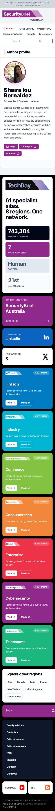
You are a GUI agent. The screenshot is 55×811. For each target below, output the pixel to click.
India (32, 682)
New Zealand (13, 689)
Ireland (43, 682)
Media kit (25, 402)
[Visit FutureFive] (18, 502)
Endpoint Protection (13, 34)
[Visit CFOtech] (18, 373)
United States (14, 696)
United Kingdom (34, 689)
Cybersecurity (44, 28)
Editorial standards (16, 746)
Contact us (27, 146)
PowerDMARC (9, 807)
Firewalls (30, 34)
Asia (9, 682)
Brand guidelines (15, 725)
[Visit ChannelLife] (18, 416)
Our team (10, 153)
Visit (9, 402)
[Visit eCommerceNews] (18, 458)
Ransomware (45, 34)
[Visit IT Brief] (18, 544)
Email (12, 146)
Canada (21, 682)
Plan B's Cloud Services (13, 803)
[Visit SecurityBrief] (18, 587)
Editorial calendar (15, 739)
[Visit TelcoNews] (18, 630)
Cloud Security (26, 28)
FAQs (9, 753)
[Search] (40, 41)
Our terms (12, 773)
